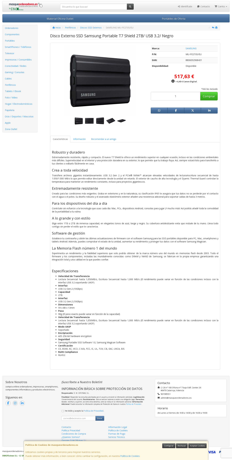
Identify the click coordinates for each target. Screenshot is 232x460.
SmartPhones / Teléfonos (18, 46)
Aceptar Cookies (197, 445)
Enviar (99, 418)
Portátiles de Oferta (173, 18)
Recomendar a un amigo (103, 139)
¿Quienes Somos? (71, 437)
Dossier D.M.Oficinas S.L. (74, 440)
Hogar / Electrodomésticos (18, 103)
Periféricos (10, 84)
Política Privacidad (71, 430)
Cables (8, 78)
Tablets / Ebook (13, 91)
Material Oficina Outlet (60, 18)
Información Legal (117, 427)
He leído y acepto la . (84, 410)
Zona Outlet (11, 129)
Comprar (209, 96)
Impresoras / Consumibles (18, 59)
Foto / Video (11, 97)
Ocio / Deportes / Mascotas (19, 116)
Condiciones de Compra (74, 433)
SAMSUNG (191, 48)
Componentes (12, 34)
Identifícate (186, 6)
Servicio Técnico (116, 437)
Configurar (169, 445)
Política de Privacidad (133, 404)
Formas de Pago (116, 433)
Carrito (221, 6)
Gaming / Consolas (14, 72)
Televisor (9, 53)
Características (60, 139)
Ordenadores (11, 28)
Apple (8, 122)
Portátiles (10, 40)
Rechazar (182, 445)
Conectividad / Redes (15, 65)
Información (79, 139)
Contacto (205, 6)
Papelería (9, 110)
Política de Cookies (130, 455)
